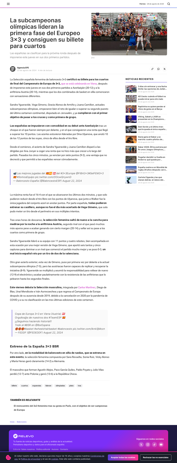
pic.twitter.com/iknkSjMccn (89, 328)
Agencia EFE (23, 67)
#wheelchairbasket (45, 328)
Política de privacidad (30, 459)
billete (14, 385)
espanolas (36, 385)
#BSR (27, 325)
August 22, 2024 (72, 180)
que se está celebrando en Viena (79, 83)
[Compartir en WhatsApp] (158, 68)
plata (71, 385)
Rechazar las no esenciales (155, 457)
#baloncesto (65, 328)
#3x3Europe (68, 173)
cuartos (24, 385)
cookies (54, 459)
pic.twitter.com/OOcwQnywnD (53, 177)
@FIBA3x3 (82, 173)
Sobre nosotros (28, 449)
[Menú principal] (8, 4)
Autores (55, 449)
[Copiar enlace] (152, 68)
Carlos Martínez (87, 287)
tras (79, 385)
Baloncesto (22, 422)
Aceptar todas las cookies (123, 457)
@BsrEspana (42, 325)
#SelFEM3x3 (96, 173)
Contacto (64, 449)
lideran (48, 385)
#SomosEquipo (25, 177)
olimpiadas (60, 385)
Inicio (12, 422)
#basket (29, 328)
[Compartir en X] (164, 68)
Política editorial (43, 449)
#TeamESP (55, 317)
